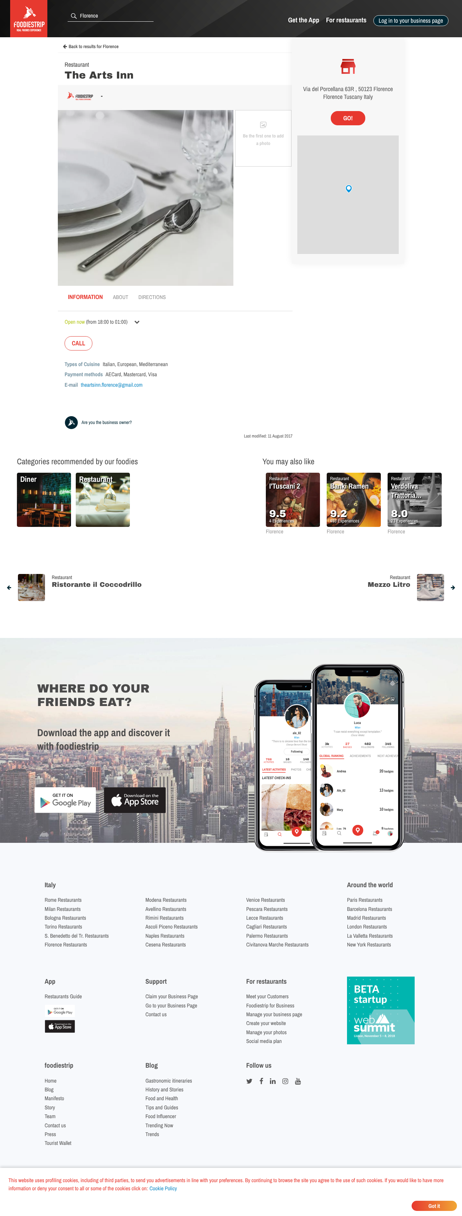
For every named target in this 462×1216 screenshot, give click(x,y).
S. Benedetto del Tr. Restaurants (77, 935)
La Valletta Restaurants (370, 935)
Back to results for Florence (94, 47)
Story (50, 1107)
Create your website (266, 1023)
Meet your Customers (267, 996)
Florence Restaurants (66, 944)
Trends (152, 1134)
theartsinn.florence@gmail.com (112, 384)
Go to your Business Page (171, 1005)
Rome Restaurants (63, 899)
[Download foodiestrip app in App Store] (134, 812)
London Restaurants (367, 926)
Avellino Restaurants (165, 909)
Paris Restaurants (365, 899)
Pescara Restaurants (267, 909)
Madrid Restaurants (366, 917)
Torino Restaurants (63, 926)
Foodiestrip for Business (270, 1005)
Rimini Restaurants (164, 917)
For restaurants (346, 20)
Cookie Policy (163, 1188)
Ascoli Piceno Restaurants (171, 926)
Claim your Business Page (171, 996)
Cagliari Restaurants (266, 926)
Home (50, 1080)
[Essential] (60, 1030)
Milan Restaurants (62, 909)
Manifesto (54, 1098)
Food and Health (161, 1098)
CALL (78, 343)
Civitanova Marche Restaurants (277, 944)
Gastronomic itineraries (168, 1080)
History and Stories (164, 1089)
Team (50, 1116)
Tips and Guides (161, 1107)
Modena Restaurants (166, 899)
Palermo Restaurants (267, 935)
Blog (49, 1089)
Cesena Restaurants (165, 944)
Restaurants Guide (63, 996)
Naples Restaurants (164, 935)
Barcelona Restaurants (369, 909)
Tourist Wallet (58, 1143)
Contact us (156, 1014)
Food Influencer (160, 1116)
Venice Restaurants (265, 899)
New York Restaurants (369, 944)
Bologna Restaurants (65, 917)
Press (50, 1134)
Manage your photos (266, 1032)
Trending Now (159, 1125)
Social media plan (264, 1041)
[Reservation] (60, 1015)
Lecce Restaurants (264, 917)
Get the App (303, 20)
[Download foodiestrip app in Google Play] (65, 812)
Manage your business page (274, 1014)
